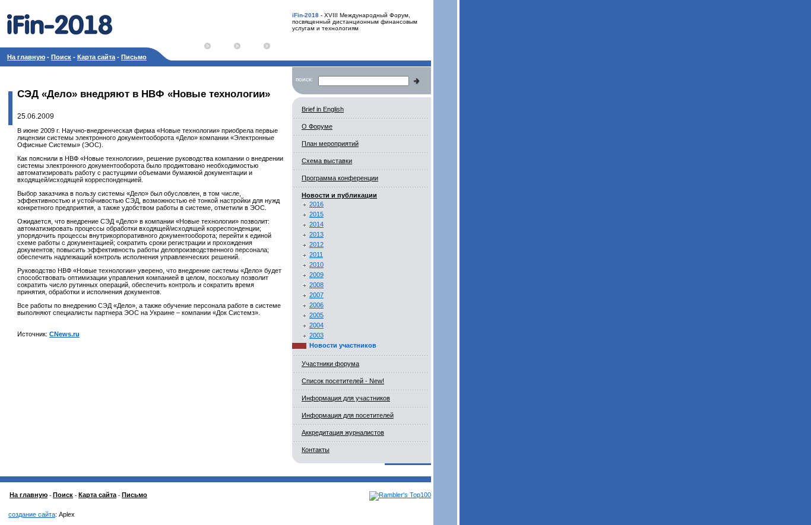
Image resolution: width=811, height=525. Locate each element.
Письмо (134, 57)
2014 (316, 224)
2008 (316, 284)
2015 (316, 214)
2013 (316, 234)
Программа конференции (340, 178)
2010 (316, 264)
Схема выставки (327, 160)
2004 (316, 325)
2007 (316, 294)
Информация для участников (346, 398)
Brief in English (323, 109)
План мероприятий (330, 143)
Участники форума (330, 363)
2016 (316, 204)
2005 (316, 315)
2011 (316, 254)
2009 (316, 274)
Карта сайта (96, 57)
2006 (316, 304)
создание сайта (31, 514)
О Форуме (317, 126)
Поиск (61, 57)
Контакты (316, 449)
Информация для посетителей (348, 415)
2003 (316, 335)
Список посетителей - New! (343, 380)
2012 (316, 244)
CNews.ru (64, 334)
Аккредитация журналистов (343, 432)
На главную (26, 57)
